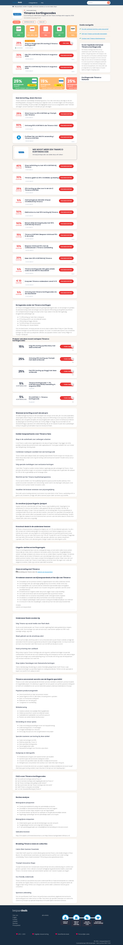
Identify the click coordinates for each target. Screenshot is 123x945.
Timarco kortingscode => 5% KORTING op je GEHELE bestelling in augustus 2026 (42, 384)
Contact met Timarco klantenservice (93, 38)
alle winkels (45, 915)
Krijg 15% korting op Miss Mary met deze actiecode (42, 346)
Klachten (15, 923)
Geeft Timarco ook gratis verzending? (28, 787)
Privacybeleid (16, 925)
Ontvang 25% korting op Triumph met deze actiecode (42, 359)
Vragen (15, 917)
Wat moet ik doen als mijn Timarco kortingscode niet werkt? (34, 785)
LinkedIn (15, 921)
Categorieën (32, 3)
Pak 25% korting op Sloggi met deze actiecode (42, 371)
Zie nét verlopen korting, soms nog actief (95, 29)
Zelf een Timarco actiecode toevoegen (94, 34)
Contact (15, 919)
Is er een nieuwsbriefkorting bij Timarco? (29, 789)
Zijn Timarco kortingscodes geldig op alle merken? (31, 783)
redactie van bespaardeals (45, 572)
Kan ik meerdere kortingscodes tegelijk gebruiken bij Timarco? (35, 781)
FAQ (42, 3)
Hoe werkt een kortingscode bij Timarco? (29, 779)
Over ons (15, 915)
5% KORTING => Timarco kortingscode (38, 398)
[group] (19, 31)
